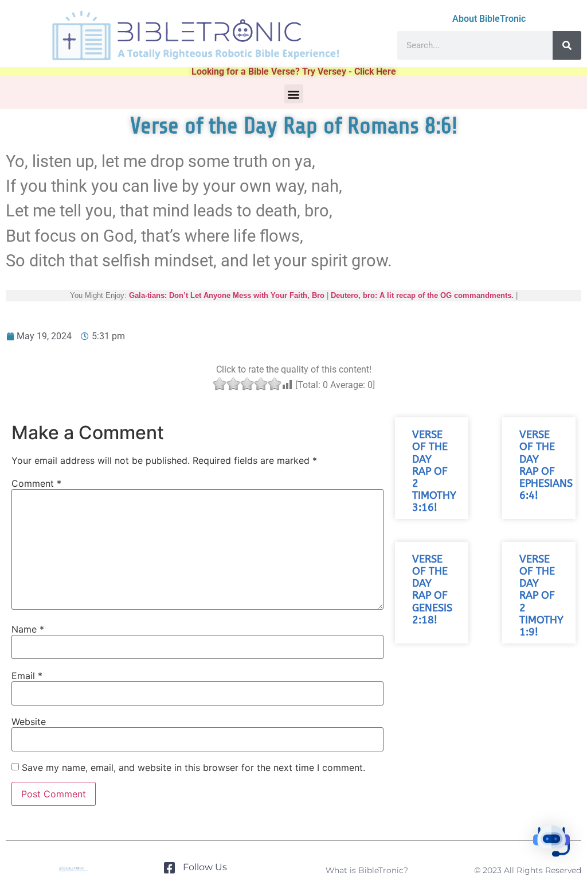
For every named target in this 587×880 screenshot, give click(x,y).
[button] (293, 93)
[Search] (567, 45)
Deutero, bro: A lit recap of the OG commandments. (422, 295)
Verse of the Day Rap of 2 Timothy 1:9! (541, 595)
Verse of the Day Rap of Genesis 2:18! (432, 589)
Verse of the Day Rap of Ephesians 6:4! (546, 465)
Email (26, 675)
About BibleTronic (489, 18)
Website (28, 721)
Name (27, 629)
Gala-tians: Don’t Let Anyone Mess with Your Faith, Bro (226, 295)
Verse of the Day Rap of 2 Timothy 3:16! (434, 471)
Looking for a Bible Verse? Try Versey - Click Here (293, 71)
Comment (36, 483)
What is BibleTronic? (367, 870)
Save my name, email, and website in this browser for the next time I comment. (193, 767)
